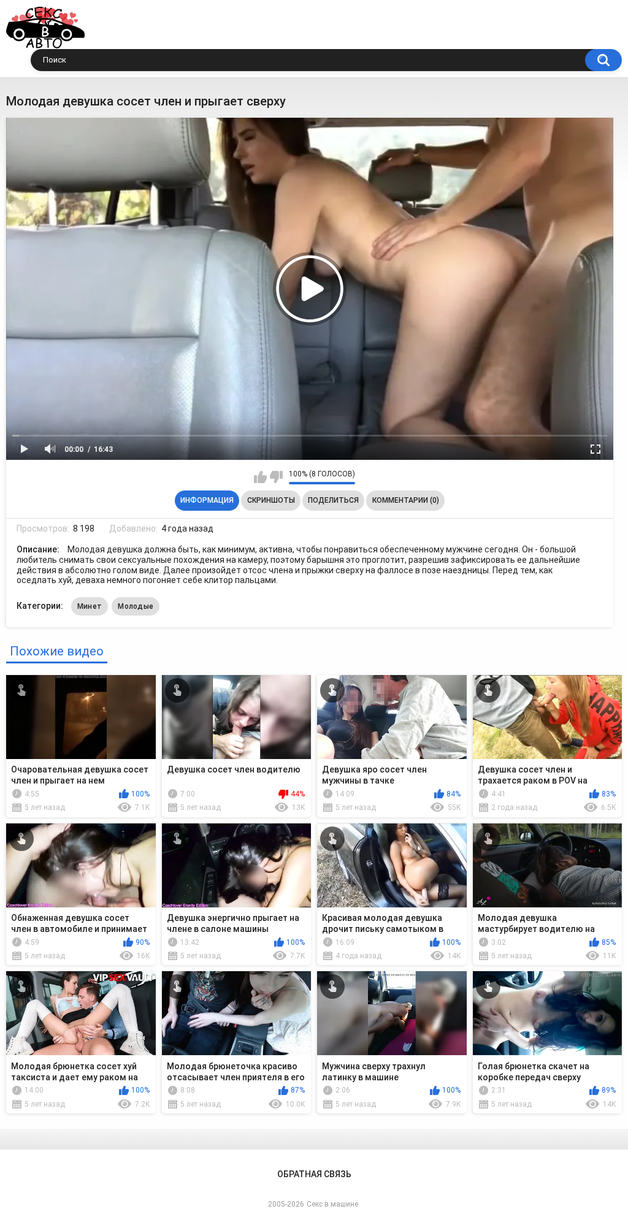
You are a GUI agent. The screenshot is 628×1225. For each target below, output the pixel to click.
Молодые (135, 606)
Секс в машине (332, 1204)
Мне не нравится (276, 477)
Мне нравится (260, 477)
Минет (89, 606)
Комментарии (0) (405, 500)
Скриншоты (271, 500)
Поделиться (333, 500)
